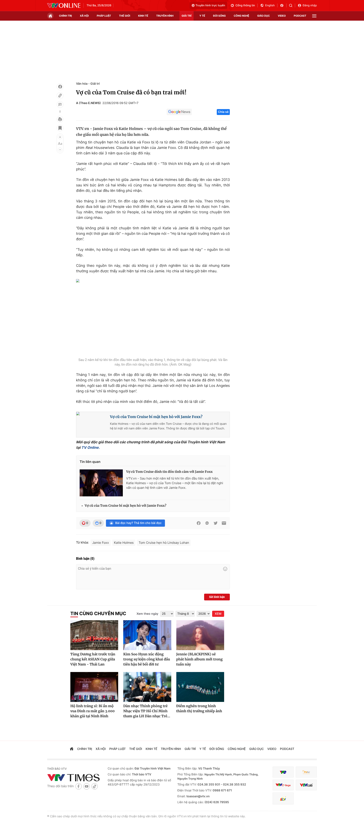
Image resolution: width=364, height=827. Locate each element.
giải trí (186, 15)
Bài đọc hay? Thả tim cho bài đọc (138, 523)
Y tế (202, 15)
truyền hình (164, 15)
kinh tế (143, 15)
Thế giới (124, 15)
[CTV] (283, 785)
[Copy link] (60, 95)
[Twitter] (215, 523)
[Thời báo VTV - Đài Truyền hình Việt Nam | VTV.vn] (63, 5)
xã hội (84, 15)
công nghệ (241, 15)
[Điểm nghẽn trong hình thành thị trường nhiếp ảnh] (200, 687)
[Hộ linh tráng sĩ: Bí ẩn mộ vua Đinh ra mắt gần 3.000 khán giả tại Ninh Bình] (94, 687)
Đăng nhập (310, 5)
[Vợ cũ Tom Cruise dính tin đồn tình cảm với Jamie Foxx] (101, 482)
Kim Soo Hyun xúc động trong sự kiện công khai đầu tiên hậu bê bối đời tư (146, 659)
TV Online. (90, 448)
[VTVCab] (306, 785)
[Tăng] (60, 137)
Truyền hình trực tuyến (210, 5)
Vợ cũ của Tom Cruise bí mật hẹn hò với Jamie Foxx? (156, 416)
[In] (60, 119)
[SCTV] (283, 798)
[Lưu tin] (60, 128)
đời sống (219, 15)
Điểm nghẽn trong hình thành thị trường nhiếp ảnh (199, 708)
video (282, 15)
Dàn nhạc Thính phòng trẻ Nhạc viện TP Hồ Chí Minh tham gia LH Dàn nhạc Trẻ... (146, 711)
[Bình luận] (60, 104)
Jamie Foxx (100, 543)
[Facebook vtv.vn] (283, 5)
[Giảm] (60, 150)
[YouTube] (86, 786)
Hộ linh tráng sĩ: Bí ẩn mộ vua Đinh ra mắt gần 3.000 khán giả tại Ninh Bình (92, 711)
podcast (300, 15)
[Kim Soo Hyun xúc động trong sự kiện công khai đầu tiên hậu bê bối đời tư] (147, 635)
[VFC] (283, 772)
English (270, 5)
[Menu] (314, 16)
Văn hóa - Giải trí (88, 84)
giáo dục (263, 15)
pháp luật (104, 15)
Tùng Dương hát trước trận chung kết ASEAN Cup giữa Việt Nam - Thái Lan (92, 659)
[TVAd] (306, 772)
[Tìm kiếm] (292, 5)
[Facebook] (60, 86)
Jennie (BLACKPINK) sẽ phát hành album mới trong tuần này (199, 659)
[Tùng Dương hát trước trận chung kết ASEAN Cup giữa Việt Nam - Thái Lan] (94, 635)
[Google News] (179, 112)
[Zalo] (207, 523)
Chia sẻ (223, 112)
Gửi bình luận (217, 597)
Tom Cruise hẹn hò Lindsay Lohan (164, 543)
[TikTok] (94, 786)
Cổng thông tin (245, 5)
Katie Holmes (124, 543)
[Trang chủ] (50, 16)
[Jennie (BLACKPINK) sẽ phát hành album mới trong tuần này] (200, 635)
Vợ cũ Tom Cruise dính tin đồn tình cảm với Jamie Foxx (169, 472)
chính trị (65, 15)
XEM (218, 614)
